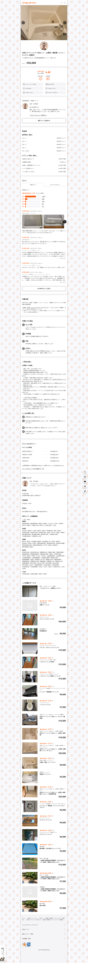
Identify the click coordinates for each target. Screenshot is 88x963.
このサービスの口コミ (55, 184)
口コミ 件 (40, 73)
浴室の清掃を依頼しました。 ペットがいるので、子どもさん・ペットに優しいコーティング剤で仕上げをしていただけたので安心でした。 (44, 231)
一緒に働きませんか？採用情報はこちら (2, 952)
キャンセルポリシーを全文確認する (31, 469)
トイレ (51, 307)
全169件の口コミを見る (44, 288)
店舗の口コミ (33, 184)
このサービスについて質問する (38, 115)
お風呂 (24, 307)
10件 (43, 201)
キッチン (56, 307)
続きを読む (63, 258)
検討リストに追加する (44, 120)
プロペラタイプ (44, 307)
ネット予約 (28, 324)
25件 (43, 199)
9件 (43, 204)
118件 (43, 196)
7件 (43, 206)
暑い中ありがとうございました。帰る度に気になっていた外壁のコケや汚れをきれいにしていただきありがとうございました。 (43, 242)
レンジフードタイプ (35, 307)
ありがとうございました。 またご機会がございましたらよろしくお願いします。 (44, 267)
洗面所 (61, 307)
